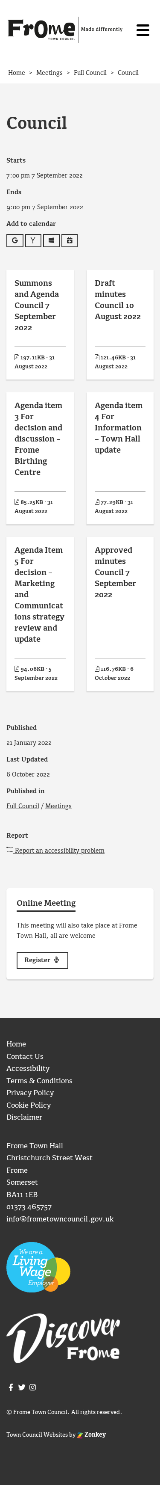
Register (38, 960)
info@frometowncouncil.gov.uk (59, 1219)
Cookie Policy (28, 1106)
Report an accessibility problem (59, 851)
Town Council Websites (37, 1435)
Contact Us (25, 1057)
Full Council (22, 806)
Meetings (58, 806)
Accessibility (27, 1069)
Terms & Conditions (39, 1081)
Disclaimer (24, 1118)
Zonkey (94, 1435)
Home (16, 1044)
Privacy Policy (30, 1093)
